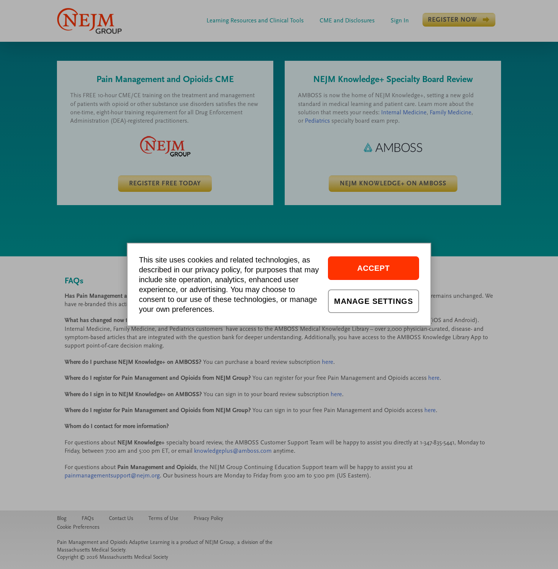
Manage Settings (373, 301)
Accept (373, 268)
